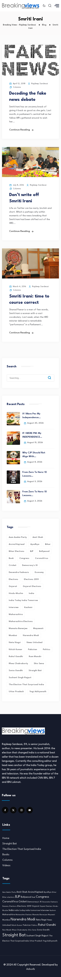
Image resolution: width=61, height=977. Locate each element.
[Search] (51, 375)
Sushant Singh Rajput (20, 677)
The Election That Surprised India (26, 684)
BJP (31, 551)
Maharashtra (16, 614)
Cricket (12, 565)
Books (5, 854)
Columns (17, 87)
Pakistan (32, 649)
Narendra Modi (31, 635)
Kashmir (28, 607)
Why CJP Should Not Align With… (33, 455)
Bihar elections (16, 551)
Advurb (30, 969)
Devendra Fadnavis (19, 572)
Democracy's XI (30, 565)
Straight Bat (35, 670)
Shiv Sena (39, 663)
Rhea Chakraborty (18, 663)
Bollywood (44, 551)
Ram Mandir (35, 656)
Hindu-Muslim (16, 593)
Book (11, 558)
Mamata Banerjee (18, 628)
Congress (24, 558)
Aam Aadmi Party (18, 537)
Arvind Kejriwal (17, 544)
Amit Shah (38, 537)
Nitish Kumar (15, 649)
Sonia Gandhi (16, 670)
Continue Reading (19, 130)
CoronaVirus (41, 558)
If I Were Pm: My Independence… (31, 416)
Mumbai (13, 635)
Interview (13, 607)
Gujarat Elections (32, 586)
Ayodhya (34, 544)
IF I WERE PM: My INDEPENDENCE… (32, 435)
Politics (46, 649)
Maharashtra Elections (21, 621)
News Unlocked (34, 642)
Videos (6, 865)
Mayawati (38, 628)
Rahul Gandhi (16, 656)
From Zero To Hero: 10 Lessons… (34, 474)
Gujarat (13, 586)
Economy (39, 572)
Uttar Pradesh (16, 691)
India (31, 593)
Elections (13, 579)
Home (5, 838)
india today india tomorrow (23, 600)
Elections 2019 (31, 579)
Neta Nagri (15, 642)
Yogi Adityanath (38, 691)
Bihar (48, 544)
